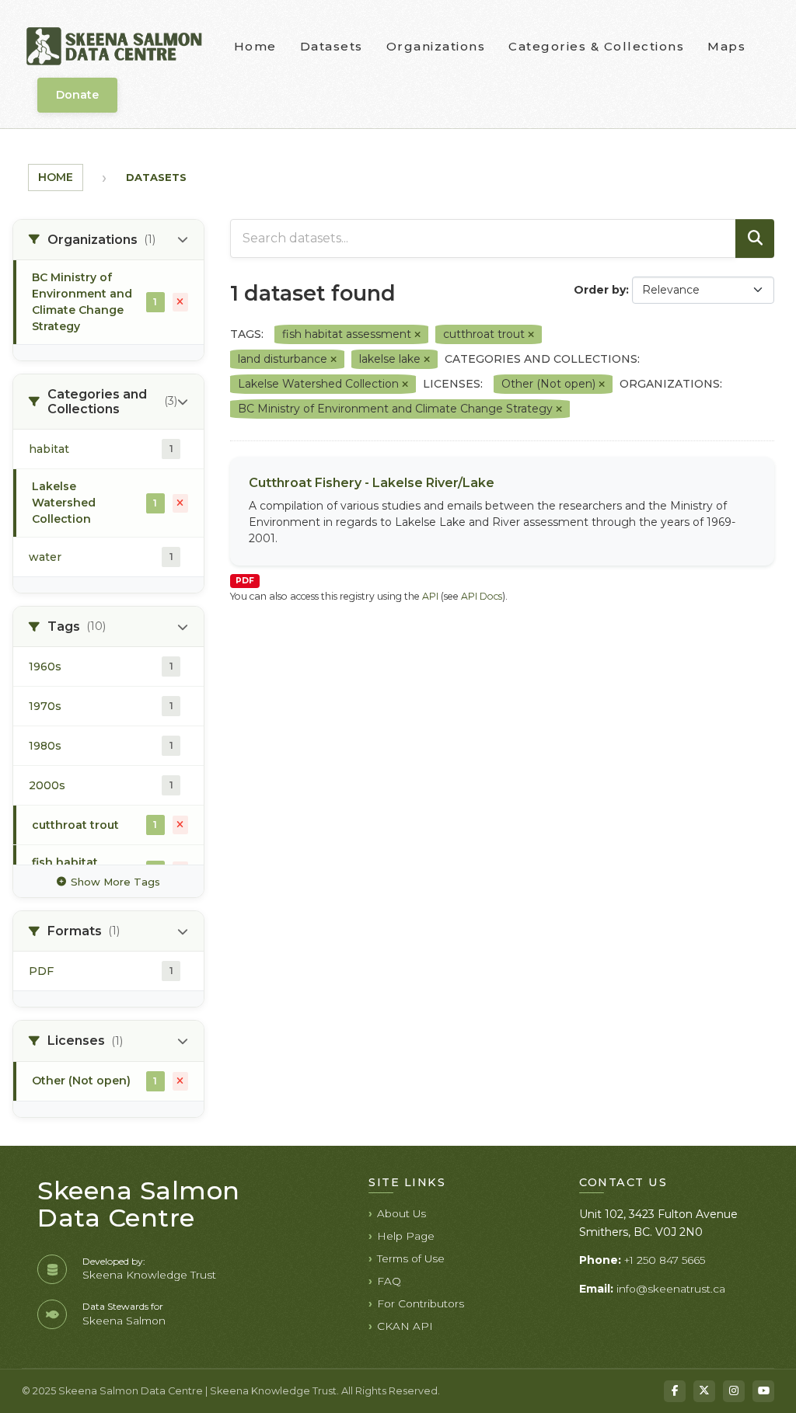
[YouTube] (763, 1391)
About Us (401, 1213)
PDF (245, 581)
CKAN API (405, 1326)
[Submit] (754, 238)
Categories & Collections (596, 46)
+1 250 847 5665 (664, 1260)
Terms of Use (411, 1258)
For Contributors (420, 1303)
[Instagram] (734, 1391)
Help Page (406, 1236)
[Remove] (417, 334)
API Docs (481, 596)
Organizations (436, 46)
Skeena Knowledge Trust (149, 1275)
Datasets (331, 46)
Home (255, 46)
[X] (704, 1391)
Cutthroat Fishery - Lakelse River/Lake (371, 482)
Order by (600, 290)
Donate (77, 95)
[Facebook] (675, 1391)
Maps (726, 46)
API (430, 596)
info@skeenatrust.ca (670, 1288)
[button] (108, 240)
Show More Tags (115, 881)
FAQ (389, 1281)
